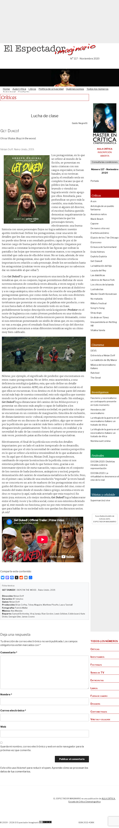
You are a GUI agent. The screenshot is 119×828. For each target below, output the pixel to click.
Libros (32, 89)
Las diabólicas (97, 275)
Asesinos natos (98, 214)
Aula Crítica (19, 89)
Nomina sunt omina (100, 441)
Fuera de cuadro (99, 695)
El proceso (95, 242)
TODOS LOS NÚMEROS (104, 641)
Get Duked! (96, 261)
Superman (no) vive (100, 500)
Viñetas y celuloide (100, 719)
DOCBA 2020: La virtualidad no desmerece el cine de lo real (104, 476)
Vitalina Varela (97, 330)
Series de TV (97, 672)
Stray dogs (96, 312)
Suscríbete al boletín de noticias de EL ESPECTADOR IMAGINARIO (104, 519)
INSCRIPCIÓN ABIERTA (104, 152)
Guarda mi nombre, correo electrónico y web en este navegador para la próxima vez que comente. (42, 748)
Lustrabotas (96, 289)
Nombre (6, 694)
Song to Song (97, 308)
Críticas (94, 649)
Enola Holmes (97, 251)
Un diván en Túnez (99, 317)
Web (3, 726)
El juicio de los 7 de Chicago (104, 237)
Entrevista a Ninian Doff (102, 355)
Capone (94, 223)
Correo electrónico (13, 710)
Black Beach (96, 219)
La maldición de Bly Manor (103, 360)
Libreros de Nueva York (102, 280)
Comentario (8, 652)
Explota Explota (98, 256)
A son (93, 201)
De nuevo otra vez (100, 228)
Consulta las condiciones (105, 162)
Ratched (94, 373)
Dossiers (95, 703)
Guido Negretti (79, 123)
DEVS (93, 350)
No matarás (96, 298)
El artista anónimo (99, 233)
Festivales (96, 664)
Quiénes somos (75, 89)
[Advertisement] (59, 21)
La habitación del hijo (101, 266)
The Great (95, 377)
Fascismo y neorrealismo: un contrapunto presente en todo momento (103, 401)
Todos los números (97, 89)
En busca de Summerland (103, 247)
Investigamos (97, 656)
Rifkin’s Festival (98, 303)
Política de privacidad (51, 89)
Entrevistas (97, 680)
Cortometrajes (98, 711)
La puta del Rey (98, 270)
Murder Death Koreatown (103, 294)
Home (6, 89)
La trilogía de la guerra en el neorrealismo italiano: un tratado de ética (104, 421)
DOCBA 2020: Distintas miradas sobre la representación (102, 465)
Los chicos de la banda (102, 284)
